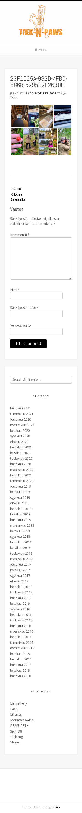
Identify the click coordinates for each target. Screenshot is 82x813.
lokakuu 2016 (20, 603)
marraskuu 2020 (22, 425)
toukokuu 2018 (21, 553)
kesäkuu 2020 (20, 453)
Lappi (14, 709)
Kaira (56, 807)
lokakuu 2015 (20, 654)
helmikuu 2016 (21, 637)
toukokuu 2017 (21, 592)
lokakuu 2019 (20, 492)
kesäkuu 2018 (20, 547)
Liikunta (16, 714)
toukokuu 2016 (21, 620)
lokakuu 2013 (20, 670)
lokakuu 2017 (20, 570)
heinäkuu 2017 (21, 587)
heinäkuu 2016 (21, 614)
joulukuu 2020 (20, 419)
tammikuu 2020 (21, 481)
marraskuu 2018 (22, 525)
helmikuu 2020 (21, 475)
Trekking (16, 737)
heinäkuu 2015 (21, 659)
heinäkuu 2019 (21, 509)
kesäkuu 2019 (20, 514)
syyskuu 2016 (20, 609)
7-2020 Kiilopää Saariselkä (18, 194)
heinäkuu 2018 (21, 542)
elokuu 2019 (19, 503)
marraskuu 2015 (22, 648)
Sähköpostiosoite (24, 307)
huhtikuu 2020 (20, 464)
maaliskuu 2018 (21, 559)
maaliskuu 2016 (21, 631)
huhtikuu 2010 (20, 676)
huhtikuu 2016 (20, 626)
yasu (14, 97)
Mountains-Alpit (21, 720)
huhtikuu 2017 (20, 598)
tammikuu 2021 (21, 414)
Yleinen (15, 742)
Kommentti (20, 235)
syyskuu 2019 (20, 497)
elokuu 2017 (19, 581)
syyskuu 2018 (20, 536)
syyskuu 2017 (20, 575)
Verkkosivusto (20, 325)
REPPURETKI (19, 725)
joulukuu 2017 (20, 564)
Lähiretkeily (18, 703)
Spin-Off (16, 731)
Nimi (15, 289)
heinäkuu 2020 (21, 447)
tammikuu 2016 (21, 642)
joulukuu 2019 (20, 486)
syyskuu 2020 (20, 436)
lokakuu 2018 (20, 531)
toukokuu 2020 (21, 458)
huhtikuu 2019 (20, 520)
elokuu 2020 (19, 442)
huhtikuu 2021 (20, 408)
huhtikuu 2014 (20, 665)
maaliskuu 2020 (21, 469)
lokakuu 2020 (20, 430)
